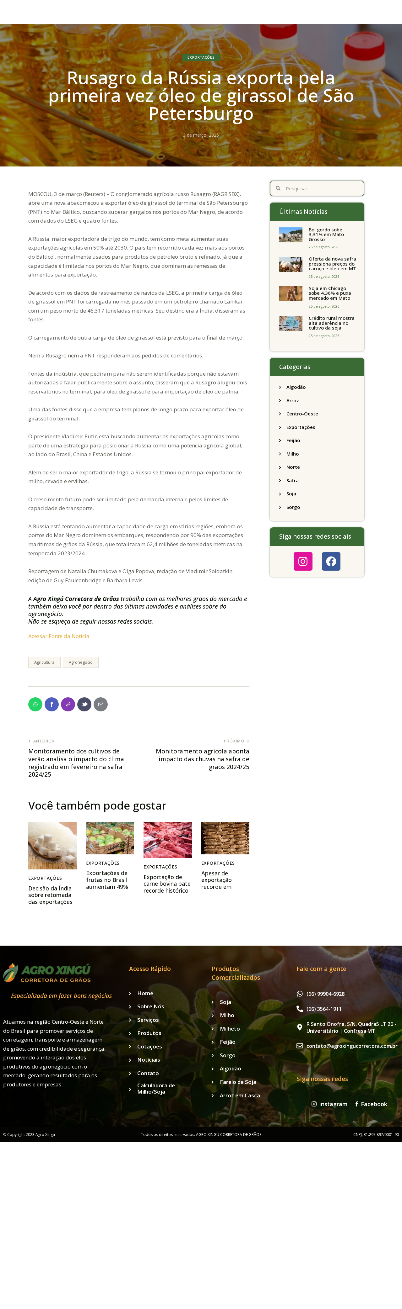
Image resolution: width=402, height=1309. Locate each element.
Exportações (201, 57)
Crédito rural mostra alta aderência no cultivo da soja (332, 323)
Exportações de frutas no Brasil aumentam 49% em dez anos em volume (108, 887)
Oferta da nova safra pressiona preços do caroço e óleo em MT (332, 263)
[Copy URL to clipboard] (68, 704)
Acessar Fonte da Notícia (59, 636)
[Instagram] (303, 561)
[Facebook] (331, 561)
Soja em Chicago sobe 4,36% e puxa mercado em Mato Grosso (330, 295)
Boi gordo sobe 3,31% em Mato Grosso (326, 234)
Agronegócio (81, 662)
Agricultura (44, 662)
